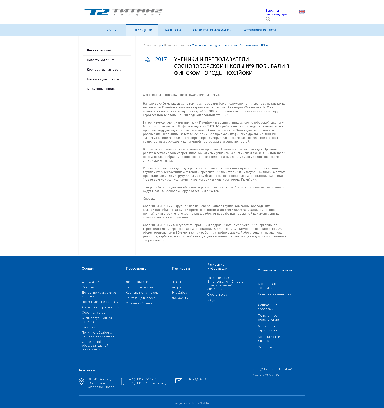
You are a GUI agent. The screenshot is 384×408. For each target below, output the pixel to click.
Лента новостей (99, 50)
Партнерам (172, 30)
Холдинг (113, 30)
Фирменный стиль (101, 89)
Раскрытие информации (212, 30)
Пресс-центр (142, 30)
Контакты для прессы (103, 79)
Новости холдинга (100, 60)
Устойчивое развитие (260, 30)
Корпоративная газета (104, 69)
